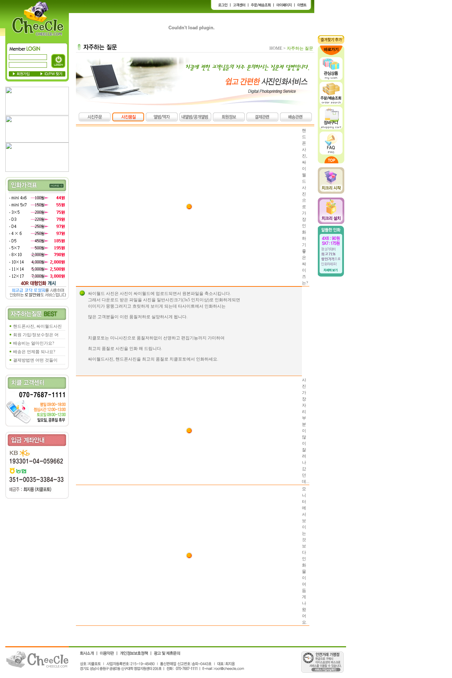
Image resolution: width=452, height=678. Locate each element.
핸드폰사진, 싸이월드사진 (37, 326)
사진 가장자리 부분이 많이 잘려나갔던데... (305, 430)
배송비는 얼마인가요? (33, 343)
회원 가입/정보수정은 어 (36, 334)
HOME (275, 48)
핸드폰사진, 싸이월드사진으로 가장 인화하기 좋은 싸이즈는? (305, 206)
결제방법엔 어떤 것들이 (35, 360)
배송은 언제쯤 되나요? (34, 351)
